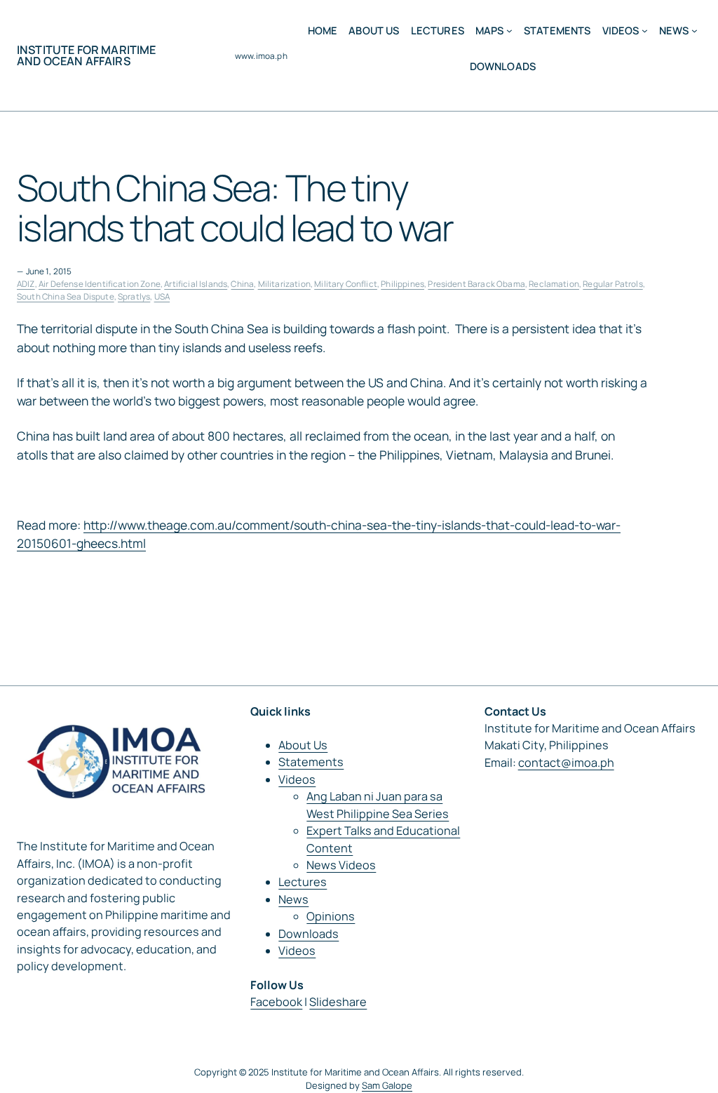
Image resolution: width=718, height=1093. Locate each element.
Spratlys (134, 296)
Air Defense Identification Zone (100, 284)
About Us (302, 745)
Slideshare (338, 1002)
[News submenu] (694, 30)
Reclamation (554, 284)
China (242, 284)
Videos (297, 779)
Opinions (330, 916)
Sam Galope (387, 1085)
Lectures (302, 882)
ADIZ (26, 284)
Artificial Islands (195, 284)
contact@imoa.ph (566, 762)
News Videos (341, 865)
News (293, 899)
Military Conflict (345, 284)
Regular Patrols (612, 284)
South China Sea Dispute (65, 296)
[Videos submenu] (645, 30)
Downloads (308, 933)
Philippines (402, 284)
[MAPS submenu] (509, 30)
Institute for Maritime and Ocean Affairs (86, 55)
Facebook (276, 1002)
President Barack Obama (476, 284)
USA (162, 296)
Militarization (284, 284)
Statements (311, 762)
